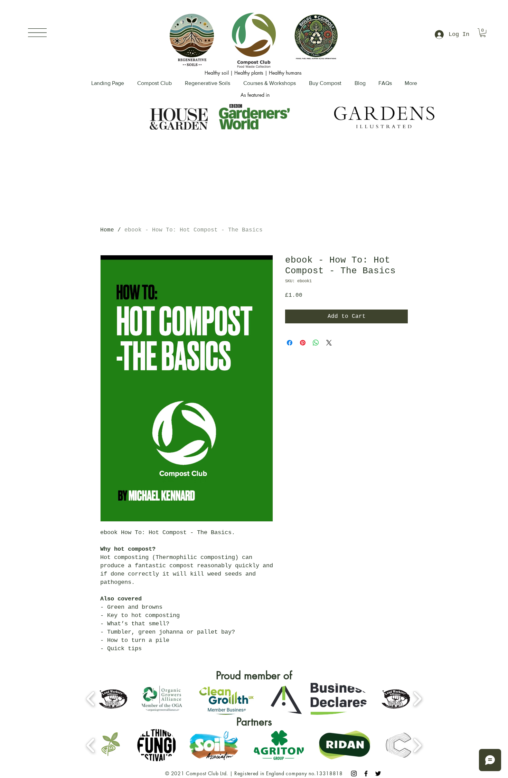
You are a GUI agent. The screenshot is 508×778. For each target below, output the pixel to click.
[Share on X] (329, 343)
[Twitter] (378, 773)
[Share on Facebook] (289, 343)
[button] (37, 32)
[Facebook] (366, 773)
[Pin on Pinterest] (303, 343)
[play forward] (417, 698)
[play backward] (90, 698)
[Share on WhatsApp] (316, 343)
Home (107, 230)
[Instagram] (354, 773)
